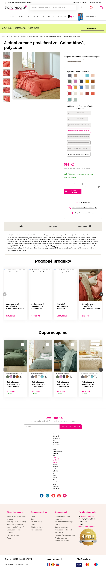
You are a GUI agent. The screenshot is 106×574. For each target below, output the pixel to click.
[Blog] (64, 496)
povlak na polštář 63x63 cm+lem (79, 125)
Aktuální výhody (36, 522)
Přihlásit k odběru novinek (70, 427)
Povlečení (23, 36)
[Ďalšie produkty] (101, 294)
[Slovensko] (58, 564)
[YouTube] (59, 496)
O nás (33, 516)
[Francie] (49, 564)
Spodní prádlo (22, 16)
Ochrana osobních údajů (64, 522)
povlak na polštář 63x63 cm (77, 119)
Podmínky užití (60, 532)
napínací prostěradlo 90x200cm (78, 136)
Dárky (33, 524)
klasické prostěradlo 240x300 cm (79, 148)
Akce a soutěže (36, 530)
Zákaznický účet (13, 535)
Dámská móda (13, 16)
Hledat (72, 7)
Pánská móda (31, 16)
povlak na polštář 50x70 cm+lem (79, 113)
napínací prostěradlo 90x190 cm (79, 130)
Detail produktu (24, 393)
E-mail (28, 427)
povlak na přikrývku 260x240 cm (78, 154)
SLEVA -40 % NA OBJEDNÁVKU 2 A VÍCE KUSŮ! (20, 28)
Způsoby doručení (95, 2)
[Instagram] (47, 496)
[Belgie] (53, 564)
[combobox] (49, 7)
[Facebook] (41, 496)
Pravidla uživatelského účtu (65, 535)
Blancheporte (95, 57)
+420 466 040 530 (25, 2)
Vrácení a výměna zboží (15, 527)
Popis (20, 226)
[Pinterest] (53, 496)
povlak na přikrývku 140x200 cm (78, 142)
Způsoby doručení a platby (16, 522)
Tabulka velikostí (37, 527)
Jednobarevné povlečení (36, 36)
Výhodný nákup (52, 16)
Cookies (58, 524)
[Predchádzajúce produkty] (5, 294)
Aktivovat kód (92, 28)
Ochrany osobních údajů (56, 460)
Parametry (52, 226)
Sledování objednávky (15, 524)
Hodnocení (84, 226)
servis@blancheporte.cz (87, 526)
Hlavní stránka (6, 36)
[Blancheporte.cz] (15, 7)
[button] (5, 369)
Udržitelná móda (62, 16)
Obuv (44, 16)
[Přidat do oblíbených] (99, 187)
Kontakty (10, 538)
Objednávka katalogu (80, 2)
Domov (39, 16)
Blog (32, 519)
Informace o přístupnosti (63, 530)
